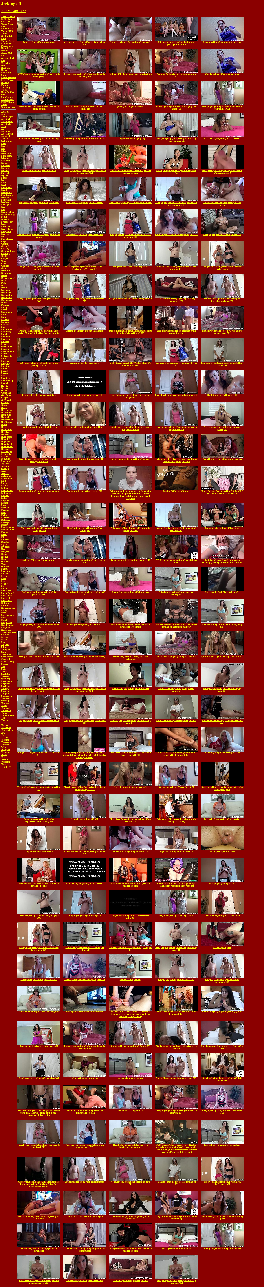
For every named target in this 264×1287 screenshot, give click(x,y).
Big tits (4, 175)
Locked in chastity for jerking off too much (130, 42)
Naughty (5, 552)
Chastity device (8, 251)
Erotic (4, 315)
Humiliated (6, 444)
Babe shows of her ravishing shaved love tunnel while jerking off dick (176, 754)
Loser (3, 505)
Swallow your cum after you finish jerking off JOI (130, 948)
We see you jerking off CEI (130, 1110)
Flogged (5, 373)
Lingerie (5, 500)
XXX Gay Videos (5, 88)
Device (4, 275)
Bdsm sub (5, 158)
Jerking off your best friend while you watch (38, 656)
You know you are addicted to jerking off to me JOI (176, 1047)
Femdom (5, 349)
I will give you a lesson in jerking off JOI (130, 267)
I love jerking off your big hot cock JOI (39, 979)
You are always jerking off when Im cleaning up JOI (222, 1217)
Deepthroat (6, 273)
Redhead (5, 603)
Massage (5, 522)
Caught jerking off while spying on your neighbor (130, 396)
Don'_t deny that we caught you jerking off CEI (85, 593)
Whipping (6, 752)
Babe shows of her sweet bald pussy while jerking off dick (39, 364)
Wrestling (5, 762)
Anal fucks (6, 124)
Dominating (6, 295)
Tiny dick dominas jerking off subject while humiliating (176, 1217)
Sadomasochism (8, 632)
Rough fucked (7, 625)
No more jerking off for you (130, 1078)
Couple (4, 258)
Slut (3, 666)
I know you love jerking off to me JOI (84, 624)
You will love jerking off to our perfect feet (222, 459)
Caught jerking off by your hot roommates (85, 1182)
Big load (5, 173)
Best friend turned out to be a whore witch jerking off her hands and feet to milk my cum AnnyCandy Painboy (130, 1014)
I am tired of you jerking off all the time (84, 202)
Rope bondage (7, 615)
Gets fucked (6, 395)
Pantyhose (6, 571)
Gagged (4, 385)
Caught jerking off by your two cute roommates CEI (222, 980)
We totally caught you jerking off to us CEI (176, 1078)
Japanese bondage (5, 467)
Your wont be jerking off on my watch (222, 915)
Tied (3, 718)
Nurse (4, 559)
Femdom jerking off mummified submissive (84, 138)
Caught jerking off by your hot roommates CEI (85, 300)
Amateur (5, 112)
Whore (4, 754)
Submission (6, 696)
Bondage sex (7, 205)
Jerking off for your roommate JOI (38, 851)
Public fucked (7, 593)
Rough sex (6, 627)
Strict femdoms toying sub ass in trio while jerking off (85, 107)
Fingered (5, 361)
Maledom (5, 520)
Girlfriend (6, 400)
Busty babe (6, 227)
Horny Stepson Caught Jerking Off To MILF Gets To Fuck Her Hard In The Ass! (222, 492)
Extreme (5, 319)
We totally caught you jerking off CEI (222, 753)
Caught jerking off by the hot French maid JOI (39, 721)
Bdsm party (6, 156)
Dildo (3, 280)
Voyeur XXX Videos (7, 32)
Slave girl (5, 659)
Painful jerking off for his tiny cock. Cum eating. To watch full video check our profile (38, 332)
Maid (3, 512)
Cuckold (5, 266)
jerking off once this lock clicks (176, 1248)
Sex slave (5, 635)
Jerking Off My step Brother (176, 491)
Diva (3, 285)
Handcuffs (6, 415)
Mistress (5, 539)
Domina (5, 288)
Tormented (6, 728)
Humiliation (7, 446)
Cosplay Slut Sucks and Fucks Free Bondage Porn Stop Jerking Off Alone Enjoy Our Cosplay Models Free (38, 1184)
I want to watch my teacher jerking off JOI (176, 720)
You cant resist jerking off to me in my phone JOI (85, 43)
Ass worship (6, 136)
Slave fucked (7, 657)
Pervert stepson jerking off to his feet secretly (85, 656)
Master (4, 525)
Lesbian (4, 488)
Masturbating (7, 527)
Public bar (6, 591)
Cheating (5, 253)
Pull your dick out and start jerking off (84, 1216)
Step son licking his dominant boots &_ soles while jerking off (222, 788)
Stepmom (5, 684)
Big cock (5, 168)
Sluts (3, 669)
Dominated (6, 293)
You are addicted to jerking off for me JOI (130, 1046)
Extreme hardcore (5, 323)
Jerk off (5, 473)
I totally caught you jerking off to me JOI (222, 1248)
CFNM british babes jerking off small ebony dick (176, 561)
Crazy (4, 261)
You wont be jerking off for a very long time (38, 1012)
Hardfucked (6, 422)
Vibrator (5, 745)
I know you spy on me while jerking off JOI (84, 979)
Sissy (3, 642)
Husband (5, 449)
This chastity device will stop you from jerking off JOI (39, 529)
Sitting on (5, 649)
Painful (4, 569)
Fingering (5, 363)
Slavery (4, 664)
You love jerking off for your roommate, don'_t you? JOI (222, 1183)
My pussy (5, 547)
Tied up (4, 720)
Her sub (5, 434)
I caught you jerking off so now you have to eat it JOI (39, 268)
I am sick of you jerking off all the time (222, 138)
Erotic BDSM (7, 29)
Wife (3, 757)
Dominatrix (6, 300)
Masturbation (7, 530)
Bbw (3, 148)
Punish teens (7, 596)
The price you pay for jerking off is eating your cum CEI (176, 1281)
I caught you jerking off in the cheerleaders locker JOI (130, 916)
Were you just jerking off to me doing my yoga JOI (222, 689)
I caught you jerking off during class (85, 915)
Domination (6, 297)
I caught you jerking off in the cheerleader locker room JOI (39, 948)
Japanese (5, 464)
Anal (3, 114)
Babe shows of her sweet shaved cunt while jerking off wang (39, 884)
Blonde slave (7, 195)
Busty (3, 224)
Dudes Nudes (7, 46)
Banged (4, 146)
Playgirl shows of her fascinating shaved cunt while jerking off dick (85, 788)
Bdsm (3, 151)
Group (4, 405)
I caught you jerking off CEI (222, 883)
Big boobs (5, 165)
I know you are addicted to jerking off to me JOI (84, 852)
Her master (6, 429)
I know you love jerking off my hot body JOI (130, 560)
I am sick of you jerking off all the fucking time (39, 139)
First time (5, 366)
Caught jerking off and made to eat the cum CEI (38, 754)
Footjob (5, 383)
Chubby (5, 256)
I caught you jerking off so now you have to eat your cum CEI (222, 332)
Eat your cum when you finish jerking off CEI (130, 299)
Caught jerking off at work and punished (222, 42)
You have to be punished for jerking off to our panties (38, 236)
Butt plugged (7, 239)
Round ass (6, 630)
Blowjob (5, 197)
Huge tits (5, 442)
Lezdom (5, 495)
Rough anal (6, 622)
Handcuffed (6, 412)
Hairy (4, 407)
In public (5, 459)
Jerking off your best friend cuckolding (84, 427)
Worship (5, 759)
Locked (4, 503)
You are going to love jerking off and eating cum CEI (130, 721)
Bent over (5, 161)
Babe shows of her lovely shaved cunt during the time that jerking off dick (176, 460)
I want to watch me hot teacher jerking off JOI (176, 1183)
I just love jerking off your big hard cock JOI (222, 656)
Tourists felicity (8, 730)
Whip (3, 747)
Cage (3, 241)
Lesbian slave (7, 493)
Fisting (4, 371)
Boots (3, 207)
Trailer (4, 735)
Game (4, 390)
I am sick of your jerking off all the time (84, 883)
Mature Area (7, 43)
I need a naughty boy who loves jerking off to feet (222, 1047)
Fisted (4, 368)
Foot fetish (6, 378)
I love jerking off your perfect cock (130, 787)
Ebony (4, 310)
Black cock (6, 185)
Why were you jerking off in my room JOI (39, 202)
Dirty (3, 283)
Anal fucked (7, 121)
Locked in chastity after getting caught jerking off (176, 689)
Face (3, 327)
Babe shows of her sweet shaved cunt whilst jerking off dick (176, 1013)
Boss (3, 209)
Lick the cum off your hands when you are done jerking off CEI (39, 1281)
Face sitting (6, 329)
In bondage (6, 451)
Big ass (4, 163)
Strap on (5, 691)
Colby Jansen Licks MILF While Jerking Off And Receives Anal (130, 364)
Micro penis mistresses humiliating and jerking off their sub (176, 43)
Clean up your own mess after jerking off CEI (176, 235)
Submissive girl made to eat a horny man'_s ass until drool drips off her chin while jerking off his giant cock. (84, 755)
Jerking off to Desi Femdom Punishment (85, 1012)
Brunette (5, 219)
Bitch (3, 180)
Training (5, 740)
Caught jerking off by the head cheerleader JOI (222, 1111)
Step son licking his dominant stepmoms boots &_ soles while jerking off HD (130, 332)
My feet (4, 544)
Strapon (5, 693)
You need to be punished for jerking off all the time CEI (176, 529)
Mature (4, 532)
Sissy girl (5, 644)
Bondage (5, 202)
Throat (4, 713)
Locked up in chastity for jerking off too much (222, 203)
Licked (4, 498)
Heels (3, 427)
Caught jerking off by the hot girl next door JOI (38, 300)
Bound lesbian (7, 212)
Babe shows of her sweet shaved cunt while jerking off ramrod (39, 460)
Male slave (6, 517)
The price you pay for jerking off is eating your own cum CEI (176, 139)
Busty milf (6, 231)
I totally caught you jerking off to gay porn (222, 1012)
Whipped (5, 749)
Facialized (6, 337)
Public (4, 588)
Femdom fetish (8, 351)
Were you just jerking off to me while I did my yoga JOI (176, 268)
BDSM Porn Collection (7, 20)
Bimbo (4, 178)
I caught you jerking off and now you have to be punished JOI (176, 428)
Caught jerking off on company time (222, 74)
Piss (3, 581)
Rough (4, 620)
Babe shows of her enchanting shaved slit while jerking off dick (85, 1111)
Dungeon (5, 305)
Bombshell (6, 200)
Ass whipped (7, 134)
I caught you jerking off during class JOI (176, 915)
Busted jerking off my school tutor (39, 42)
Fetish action (7, 356)
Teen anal (5, 708)
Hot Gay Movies (5, 83)
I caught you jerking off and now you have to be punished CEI (39, 689)
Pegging (5, 576)
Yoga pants (6, 767)
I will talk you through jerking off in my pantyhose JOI (176, 300)
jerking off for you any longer (85, 1078)
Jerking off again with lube (222, 851)
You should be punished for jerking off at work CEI (130, 1217)
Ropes (4, 618)
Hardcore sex (7, 420)
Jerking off (6, 476)
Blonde (4, 190)
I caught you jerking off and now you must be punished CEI (39, 1146)
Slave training (7, 662)
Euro (3, 317)
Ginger (4, 398)
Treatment (6, 742)
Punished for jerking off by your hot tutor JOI (176, 75)
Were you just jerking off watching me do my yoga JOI (176, 948)
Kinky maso (6, 478)
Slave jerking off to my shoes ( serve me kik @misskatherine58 (222, 171)
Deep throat (6, 271)
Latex (3, 481)
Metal (4, 534)
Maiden (4, 515)
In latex (4, 456)
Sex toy (4, 640)
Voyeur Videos (7, 41)
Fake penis (6, 339)
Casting (4, 244)
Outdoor (5, 566)
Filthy (4, 359)
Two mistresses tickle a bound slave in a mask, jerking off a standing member (176, 625)
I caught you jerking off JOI (85, 819)
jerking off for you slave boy (130, 106)
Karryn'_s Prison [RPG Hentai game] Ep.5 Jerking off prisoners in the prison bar (176, 884)
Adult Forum (7, 100)
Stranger (5, 688)
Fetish (4, 354)
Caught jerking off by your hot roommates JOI (39, 492)
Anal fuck (5, 119)
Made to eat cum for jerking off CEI (39, 170)
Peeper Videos (7, 80)
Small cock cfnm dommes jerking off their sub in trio (222, 1079)
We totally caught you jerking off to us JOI (176, 656)
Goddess (5, 403)
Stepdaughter (7, 681)
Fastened (5, 341)
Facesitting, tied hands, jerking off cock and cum (222, 721)
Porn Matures (7, 97)
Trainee (4, 737)
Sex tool (5, 637)
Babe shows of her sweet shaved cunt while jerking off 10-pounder (130, 625)
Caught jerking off (222, 947)
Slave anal (6, 654)
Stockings (5, 686)
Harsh (4, 425)
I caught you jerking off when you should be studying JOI (84, 75)
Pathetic (5, 574)
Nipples (4, 556)
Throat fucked (8, 715)
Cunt (3, 268)
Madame (5, 510)
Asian (3, 126)
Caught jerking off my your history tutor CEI (176, 395)
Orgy (3, 564)
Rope (3, 613)
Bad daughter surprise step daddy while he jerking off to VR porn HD (85, 268)
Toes (3, 723)
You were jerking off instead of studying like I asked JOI (176, 107)
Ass (2, 129)
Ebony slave (6, 312)
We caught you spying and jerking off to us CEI (130, 1183)
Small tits (5, 674)
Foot (3, 376)
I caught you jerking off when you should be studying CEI (84, 1047)
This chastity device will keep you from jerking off (39, 1249)
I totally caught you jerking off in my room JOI (176, 171)
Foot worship (7, 381)
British (4, 217)
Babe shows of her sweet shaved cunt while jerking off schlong (176, 820)
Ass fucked (6, 131)
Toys (3, 732)
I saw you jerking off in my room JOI (84, 395)
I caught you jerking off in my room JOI (222, 235)
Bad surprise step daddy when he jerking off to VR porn (38, 1217)
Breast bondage (8, 214)
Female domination (6, 345)
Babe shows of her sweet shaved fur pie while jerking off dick (130, 171)
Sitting (4, 647)
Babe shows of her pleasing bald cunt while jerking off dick (130, 529)
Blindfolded (6, 187)
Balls (3, 143)
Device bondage (8, 278)
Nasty (3, 549)
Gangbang (6, 393)
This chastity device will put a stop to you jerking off (85, 948)
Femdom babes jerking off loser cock (222, 528)
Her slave (5, 432)
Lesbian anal (7, 490)
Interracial (6, 461)
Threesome (6, 710)
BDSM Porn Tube (13, 11)
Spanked (5, 676)
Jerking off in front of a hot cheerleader (84, 331)
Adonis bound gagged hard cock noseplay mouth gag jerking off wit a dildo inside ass (222, 561)
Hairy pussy (6, 410)
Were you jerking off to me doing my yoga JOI (39, 916)
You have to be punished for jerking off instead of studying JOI (222, 300)
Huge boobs (6, 437)
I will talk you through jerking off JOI (130, 1280)
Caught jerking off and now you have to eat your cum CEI (130, 236)
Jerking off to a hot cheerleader (84, 363)
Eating (4, 307)
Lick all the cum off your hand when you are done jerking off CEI (130, 754)
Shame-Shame (8, 16)
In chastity (6, 454)
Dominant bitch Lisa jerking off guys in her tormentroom (84, 1249)
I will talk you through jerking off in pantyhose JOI (39, 593)
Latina (4, 483)
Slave (3, 652)
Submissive (6, 698)
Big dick (5, 170)
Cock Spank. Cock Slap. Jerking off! (222, 592)
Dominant (6, 290)
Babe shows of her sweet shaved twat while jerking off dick (39, 107)
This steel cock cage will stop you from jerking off (38, 788)
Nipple (4, 554)
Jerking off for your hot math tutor (38, 560)
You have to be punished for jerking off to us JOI (176, 364)
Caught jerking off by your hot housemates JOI (39, 625)
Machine (5, 508)
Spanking (5, 679)
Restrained (6, 605)
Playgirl (5, 583)
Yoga (3, 764)
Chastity (5, 249)
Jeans (3, 471)
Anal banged (7, 117)
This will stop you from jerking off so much (130, 459)
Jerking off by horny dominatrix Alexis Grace (130, 74)
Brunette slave (7, 222)
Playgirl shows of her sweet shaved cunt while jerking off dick (131, 1249)
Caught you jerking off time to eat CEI (176, 979)
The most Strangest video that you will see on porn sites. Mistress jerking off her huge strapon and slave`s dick (39, 1112)
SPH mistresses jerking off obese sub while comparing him (176, 332)
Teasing (4, 706)
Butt (3, 236)
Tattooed (5, 703)
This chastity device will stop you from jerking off (222, 428)
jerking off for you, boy (130, 979)
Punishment (6, 600)
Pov (3, 586)
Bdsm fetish (6, 153)
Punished (5, 598)
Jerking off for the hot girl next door (39, 395)
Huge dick (6, 439)
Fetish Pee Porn (8, 78)
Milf (3, 537)
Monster (5, 542)
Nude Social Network (6, 49)
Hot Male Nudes (5, 69)
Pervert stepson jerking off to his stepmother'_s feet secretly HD (39, 820)
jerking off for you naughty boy (130, 138)
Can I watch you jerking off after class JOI (39, 1078)
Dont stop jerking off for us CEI (222, 395)
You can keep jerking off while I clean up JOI (130, 202)
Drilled (4, 302)
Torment (5, 725)
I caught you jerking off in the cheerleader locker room (222, 268)
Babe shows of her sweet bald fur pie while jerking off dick (130, 884)
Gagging (5, 388)
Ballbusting (6, 141)
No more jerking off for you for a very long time (222, 625)
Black (3, 183)
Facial (4, 334)
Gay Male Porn (8, 107)
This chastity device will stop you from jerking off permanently (130, 1146)
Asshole (4, 139)
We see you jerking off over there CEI (84, 491)
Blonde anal (6, 192)
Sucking (5, 701)
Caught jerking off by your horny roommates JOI (85, 721)
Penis (3, 578)
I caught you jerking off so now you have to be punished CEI (222, 107)
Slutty (4, 671)
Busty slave (6, 234)
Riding (4, 610)
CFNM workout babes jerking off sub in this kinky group (39, 75)
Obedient (5, 561)
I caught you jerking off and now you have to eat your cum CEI (85, 171)
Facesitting (6, 332)
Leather (4, 486)
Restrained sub (8, 608)
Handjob (5, 417)
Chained (5, 246)
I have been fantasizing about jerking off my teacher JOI (130, 820)
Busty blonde (7, 229)
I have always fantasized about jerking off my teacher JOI (222, 364)
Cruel (3, 263)
